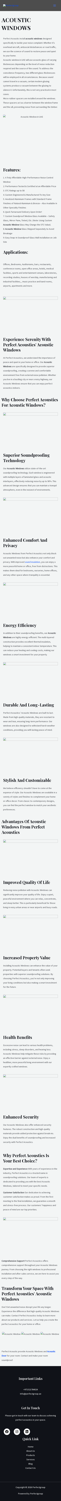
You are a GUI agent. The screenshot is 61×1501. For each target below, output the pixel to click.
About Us (30, 1450)
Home (30, 1446)
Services (30, 1459)
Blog (30, 1463)
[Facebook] (7, 1432)
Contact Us (30, 1468)
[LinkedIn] (27, 1432)
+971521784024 (30, 1389)
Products (30, 1455)
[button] (4, 1337)
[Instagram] (17, 1432)
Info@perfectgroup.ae (30, 1393)
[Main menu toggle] (54, 5)
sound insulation (32, 562)
